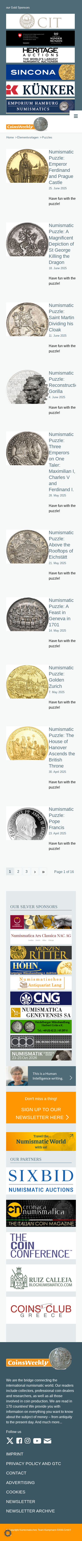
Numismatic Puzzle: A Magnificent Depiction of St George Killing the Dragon (61, 244)
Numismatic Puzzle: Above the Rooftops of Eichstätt (61, 545)
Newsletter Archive (30, 1511)
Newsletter (20, 1501)
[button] (8, 1533)
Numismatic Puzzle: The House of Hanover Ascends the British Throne (62, 748)
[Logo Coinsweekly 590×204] (27, 124)
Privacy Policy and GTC (33, 1463)
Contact (16, 1473)
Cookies (15, 1492)
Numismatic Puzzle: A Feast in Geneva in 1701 (61, 612)
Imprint (14, 1454)
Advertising (20, 1482)
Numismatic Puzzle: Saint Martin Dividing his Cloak (61, 317)
